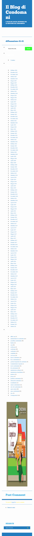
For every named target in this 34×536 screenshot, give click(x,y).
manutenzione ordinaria (16, 370)
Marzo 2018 (13, 213)
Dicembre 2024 (14, 87)
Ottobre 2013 (14, 322)
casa (11, 345)
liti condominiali (14, 368)
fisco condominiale (15, 359)
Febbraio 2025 (14, 85)
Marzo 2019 (13, 188)
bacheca (12, 343)
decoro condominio (15, 357)
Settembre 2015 (14, 276)
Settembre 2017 (14, 225)
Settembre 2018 (14, 200)
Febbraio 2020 (14, 164)
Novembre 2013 (14, 320)
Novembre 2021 (14, 137)
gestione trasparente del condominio (19, 361)
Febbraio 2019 (14, 190)
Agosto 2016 (13, 253)
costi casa (13, 355)
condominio (13, 351)
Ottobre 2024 (14, 91)
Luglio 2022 (13, 125)
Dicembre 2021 (14, 135)
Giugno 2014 (14, 305)
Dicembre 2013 (14, 318)
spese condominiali (15, 391)
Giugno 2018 (14, 206)
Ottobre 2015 (14, 274)
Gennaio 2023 (14, 114)
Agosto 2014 (13, 301)
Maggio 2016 (14, 259)
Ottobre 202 (13, 326)
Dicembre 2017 (14, 219)
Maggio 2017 (14, 234)
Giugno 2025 (14, 80)
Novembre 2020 (14, 150)
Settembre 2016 (14, 251)
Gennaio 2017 (14, 242)
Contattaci (13, 60)
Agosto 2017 (13, 227)
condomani (13, 349)
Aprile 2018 (13, 211)
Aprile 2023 (13, 108)
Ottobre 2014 (14, 299)
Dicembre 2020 (14, 148)
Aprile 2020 (13, 160)
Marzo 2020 (13, 162)
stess (12, 393)
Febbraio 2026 (14, 70)
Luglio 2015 (13, 280)
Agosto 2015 (13, 278)
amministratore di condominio (17, 338)
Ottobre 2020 (14, 152)
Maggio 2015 (14, 284)
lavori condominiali (15, 366)
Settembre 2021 (14, 141)
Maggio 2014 (14, 307)
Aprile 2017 (13, 236)
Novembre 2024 (14, 89)
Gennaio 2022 (14, 133)
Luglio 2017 (13, 230)
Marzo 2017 (13, 238)
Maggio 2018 (14, 209)
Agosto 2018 (13, 202)
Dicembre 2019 (14, 169)
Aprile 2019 (13, 185)
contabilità (13, 353)
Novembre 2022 (14, 118)
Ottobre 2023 (14, 99)
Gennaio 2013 (14, 324)
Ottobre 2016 (14, 248)
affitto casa (13, 336)
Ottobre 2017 (14, 223)
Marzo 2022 (13, 129)
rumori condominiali (15, 385)
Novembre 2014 (14, 297)
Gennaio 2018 (14, 217)
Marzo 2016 (13, 263)
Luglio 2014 (13, 303)
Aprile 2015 (13, 286)
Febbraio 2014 (14, 314)
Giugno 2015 (14, 282)
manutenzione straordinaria (17, 372)
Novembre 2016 (14, 246)
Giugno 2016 (14, 257)
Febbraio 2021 (14, 143)
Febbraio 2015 (14, 290)
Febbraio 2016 (14, 265)
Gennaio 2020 (14, 167)
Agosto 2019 (13, 177)
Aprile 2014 (13, 309)
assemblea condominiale (16, 340)
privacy (12, 376)
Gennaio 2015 (14, 293)
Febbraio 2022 (14, 131)
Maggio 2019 (14, 183)
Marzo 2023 (13, 110)
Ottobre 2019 (14, 173)
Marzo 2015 (13, 288)
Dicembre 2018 (14, 194)
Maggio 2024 (14, 97)
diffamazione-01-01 (15, 41)
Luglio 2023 (13, 101)
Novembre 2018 (14, 196)
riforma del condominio (16, 380)
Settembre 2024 (14, 93)
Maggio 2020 (14, 158)
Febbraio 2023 (14, 112)
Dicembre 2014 (14, 295)
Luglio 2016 (13, 255)
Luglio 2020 (13, 156)
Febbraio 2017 (14, 240)
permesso (13, 374)
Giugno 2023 (14, 104)
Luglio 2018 (13, 204)
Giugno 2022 (14, 127)
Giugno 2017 (14, 232)
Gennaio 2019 (14, 192)
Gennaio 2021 (14, 146)
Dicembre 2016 (14, 244)
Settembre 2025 (14, 78)
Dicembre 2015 (14, 269)
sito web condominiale (16, 387)
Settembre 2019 (14, 175)
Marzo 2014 (13, 311)
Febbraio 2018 (14, 215)
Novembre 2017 (14, 221)
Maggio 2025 (14, 83)
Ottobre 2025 (14, 76)
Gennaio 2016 (14, 267)
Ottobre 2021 (14, 139)
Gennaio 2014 (14, 316)
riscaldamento (14, 382)
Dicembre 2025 (14, 72)
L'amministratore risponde (16, 364)
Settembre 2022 (14, 122)
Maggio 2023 (14, 106)
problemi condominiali (16, 378)
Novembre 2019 (14, 171)
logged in (14, 502)
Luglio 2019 (13, 179)
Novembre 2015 (14, 272)
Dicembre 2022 (14, 116)
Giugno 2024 (14, 95)
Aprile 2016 (13, 261)
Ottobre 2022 (14, 120)
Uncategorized (14, 395)
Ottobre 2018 (14, 198)
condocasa (13, 347)
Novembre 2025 (14, 74)
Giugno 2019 (14, 181)
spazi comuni (13, 389)
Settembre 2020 (14, 154)
